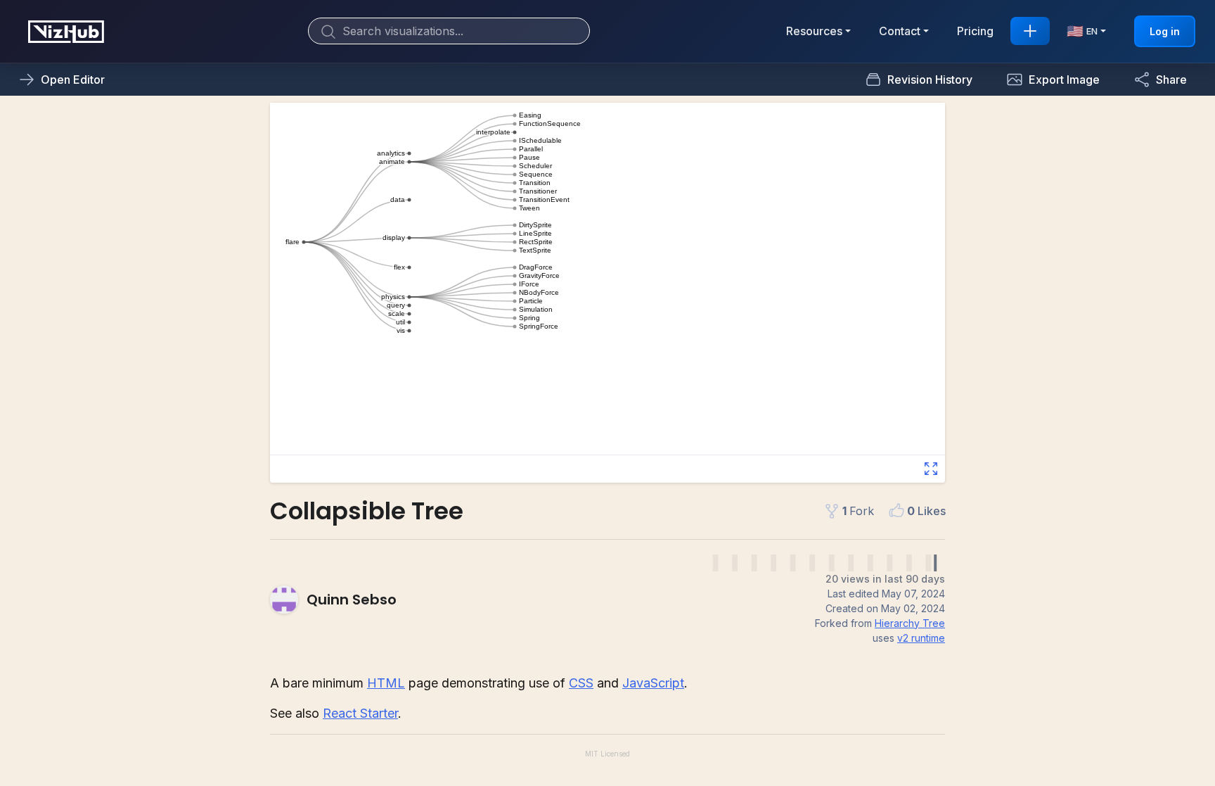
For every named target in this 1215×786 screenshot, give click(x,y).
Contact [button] (899, 31)
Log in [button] (1165, 31)
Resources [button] (814, 31)
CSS (581, 683)
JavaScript (653, 683)
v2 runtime (921, 638)
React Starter (360, 713)
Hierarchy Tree (910, 623)
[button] (1053, 79)
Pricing (975, 31)
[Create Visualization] (1030, 31)
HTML (386, 683)
